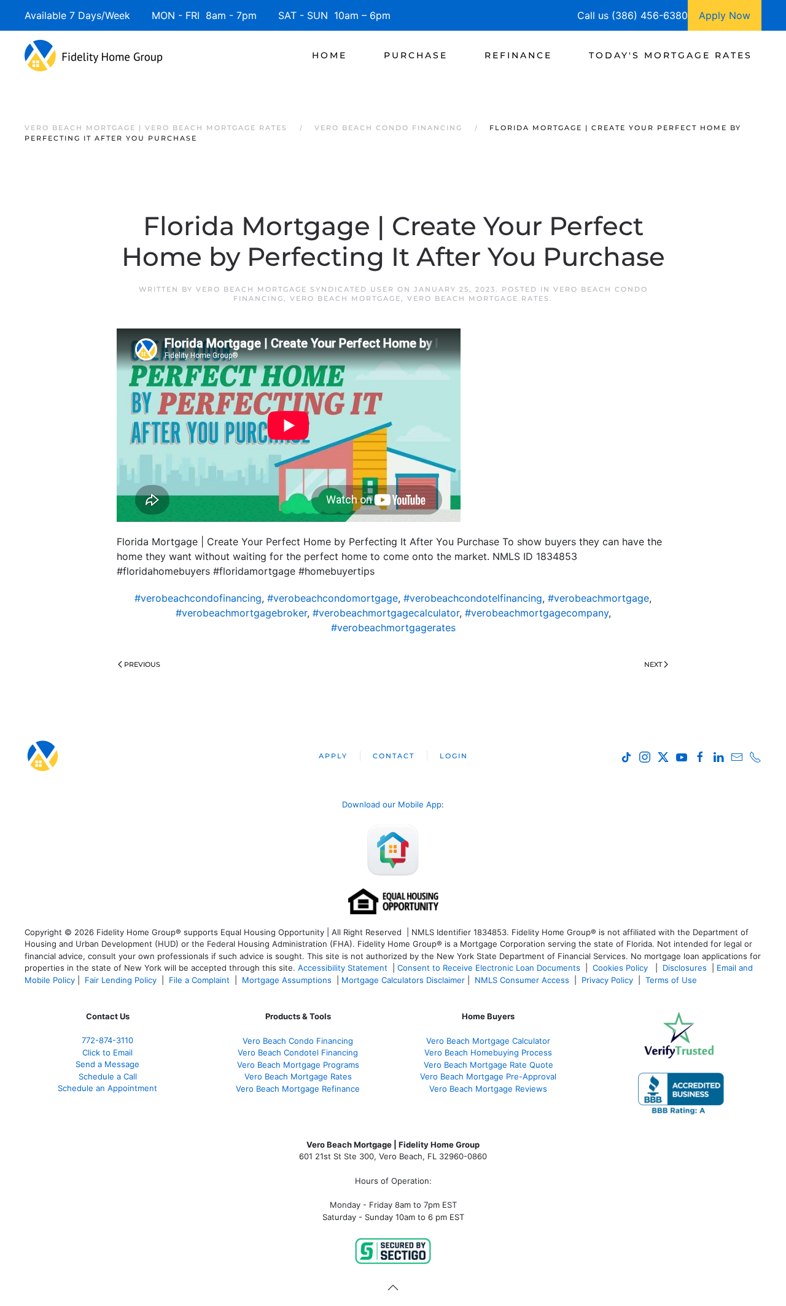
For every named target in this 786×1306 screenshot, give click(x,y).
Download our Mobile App (392, 804)
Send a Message (107, 1064)
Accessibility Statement (342, 968)
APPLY (333, 756)
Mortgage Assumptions (287, 980)
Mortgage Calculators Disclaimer (403, 980)
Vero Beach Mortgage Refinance (298, 1089)
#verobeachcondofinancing (198, 598)
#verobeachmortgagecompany (537, 613)
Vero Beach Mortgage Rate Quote (488, 1065)
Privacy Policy (607, 980)
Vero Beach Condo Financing (298, 1041)
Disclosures (685, 968)
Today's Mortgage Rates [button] (670, 55)
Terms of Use (672, 980)
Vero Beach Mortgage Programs (298, 1065)
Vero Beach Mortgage (345, 298)
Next (653, 664)
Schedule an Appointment (107, 1088)
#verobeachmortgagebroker (241, 613)
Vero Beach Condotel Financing (298, 1052)
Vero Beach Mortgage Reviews (488, 1089)
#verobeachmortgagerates (393, 627)
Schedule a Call (108, 1076)
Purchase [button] (416, 55)
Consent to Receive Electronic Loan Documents (488, 968)
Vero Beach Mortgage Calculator (488, 1041)
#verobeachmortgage (598, 598)
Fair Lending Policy (121, 980)
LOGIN (454, 756)
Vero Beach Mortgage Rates (478, 298)
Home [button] (329, 55)
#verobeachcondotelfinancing (472, 598)
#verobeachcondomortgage (332, 598)
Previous (142, 664)
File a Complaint (200, 980)
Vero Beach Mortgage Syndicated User (295, 289)
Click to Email (107, 1052)
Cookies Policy (621, 968)
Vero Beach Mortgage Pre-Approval (488, 1076)
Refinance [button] (518, 55)
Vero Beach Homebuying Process (488, 1052)
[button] (393, 1287)
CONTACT (393, 756)
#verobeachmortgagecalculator (386, 613)
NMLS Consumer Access (522, 980)
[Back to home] (94, 55)
